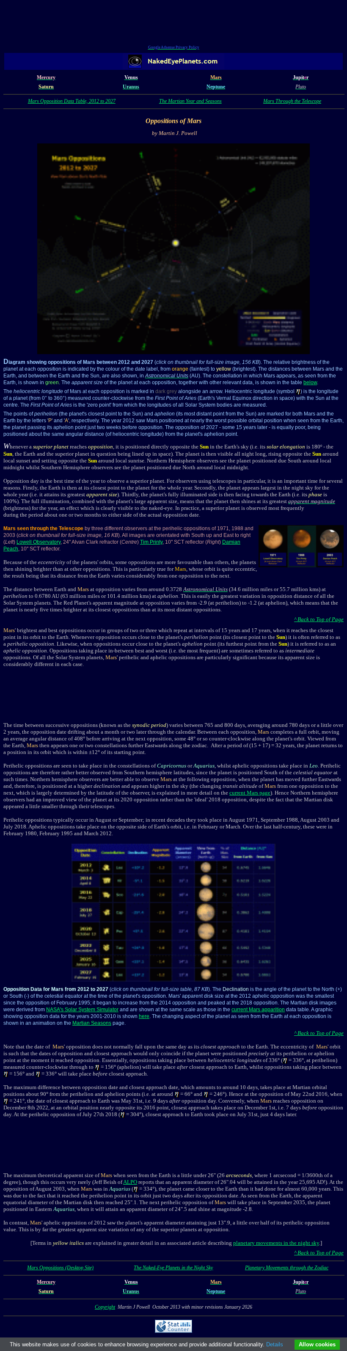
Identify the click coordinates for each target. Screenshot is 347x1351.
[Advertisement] (173, 24)
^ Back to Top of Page (319, 619)
